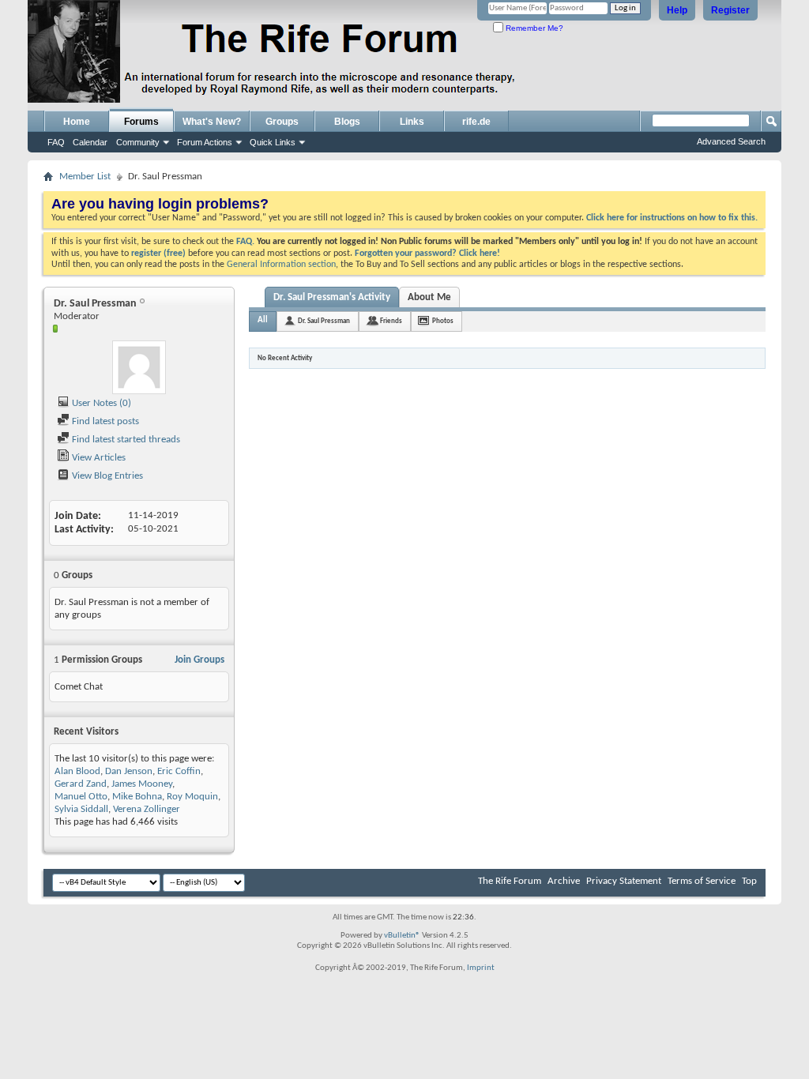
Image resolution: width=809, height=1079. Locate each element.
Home (76, 121)
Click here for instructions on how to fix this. (672, 218)
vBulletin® (402, 935)
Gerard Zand (81, 784)
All (263, 320)
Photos (442, 321)
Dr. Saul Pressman (324, 321)
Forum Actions (204, 142)
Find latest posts (104, 421)
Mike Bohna (137, 796)
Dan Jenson (128, 771)
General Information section (281, 264)
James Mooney (141, 784)
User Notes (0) (100, 403)
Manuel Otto (81, 796)
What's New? (211, 121)
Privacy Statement (623, 881)
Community (138, 142)
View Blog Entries (106, 476)
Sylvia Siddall (81, 809)
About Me (429, 297)
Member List (85, 176)
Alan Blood (77, 771)
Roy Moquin (192, 796)
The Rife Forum (509, 881)
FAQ (56, 142)
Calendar (90, 142)
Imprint (481, 968)
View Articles (98, 458)
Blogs (347, 121)
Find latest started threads (125, 439)
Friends (391, 321)
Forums (141, 121)
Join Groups (199, 660)
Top (749, 881)
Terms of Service (702, 881)
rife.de (476, 121)
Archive (563, 881)
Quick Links (272, 142)
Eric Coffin (179, 771)
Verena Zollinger (146, 809)
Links (412, 121)
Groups (282, 121)
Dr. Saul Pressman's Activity (331, 297)
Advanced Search (731, 141)
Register (730, 10)
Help (677, 10)
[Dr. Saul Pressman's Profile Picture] (139, 367)
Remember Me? (533, 28)
